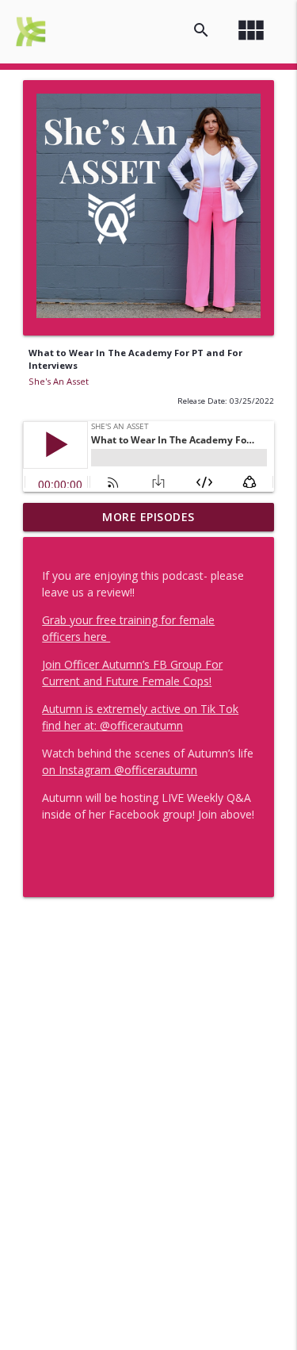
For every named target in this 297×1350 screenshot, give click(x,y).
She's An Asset (59, 381)
